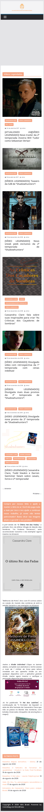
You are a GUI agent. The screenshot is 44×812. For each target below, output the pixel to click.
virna (23, 128)
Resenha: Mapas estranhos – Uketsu (18, 762)
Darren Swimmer (25, 454)
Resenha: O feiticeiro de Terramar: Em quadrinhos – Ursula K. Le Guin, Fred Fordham (22, 769)
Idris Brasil (24, 805)
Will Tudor (9, 124)
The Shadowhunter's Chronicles (16, 303)
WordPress (19, 807)
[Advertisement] (22, 42)
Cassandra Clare (11, 299)
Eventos (8, 458)
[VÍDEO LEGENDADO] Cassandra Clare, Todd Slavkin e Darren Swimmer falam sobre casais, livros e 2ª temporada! (22, 474)
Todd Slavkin (31, 458)
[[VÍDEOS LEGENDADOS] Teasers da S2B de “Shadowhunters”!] (22, 159)
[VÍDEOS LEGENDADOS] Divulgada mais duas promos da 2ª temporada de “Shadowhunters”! (22, 393)
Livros (22, 299)
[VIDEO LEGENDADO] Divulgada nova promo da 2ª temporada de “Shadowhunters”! (22, 419)
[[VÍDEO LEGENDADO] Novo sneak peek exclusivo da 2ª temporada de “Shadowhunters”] (22, 210)
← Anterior (6, 488)
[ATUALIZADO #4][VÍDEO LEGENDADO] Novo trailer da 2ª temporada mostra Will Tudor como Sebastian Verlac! (22, 136)
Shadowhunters (11, 120)
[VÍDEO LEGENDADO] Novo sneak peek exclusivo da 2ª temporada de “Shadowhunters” (22, 245)
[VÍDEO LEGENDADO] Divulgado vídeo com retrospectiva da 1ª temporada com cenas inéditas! (22, 366)
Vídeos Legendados (25, 120)
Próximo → (37, 494)
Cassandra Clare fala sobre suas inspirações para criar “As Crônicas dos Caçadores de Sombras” (22, 319)
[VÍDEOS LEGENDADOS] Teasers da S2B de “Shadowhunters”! (22, 182)
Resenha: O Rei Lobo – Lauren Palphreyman (20, 776)
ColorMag (6, 807)
